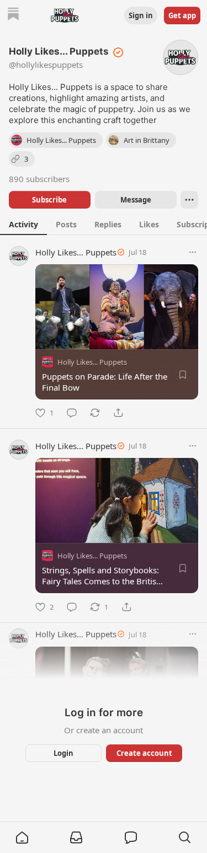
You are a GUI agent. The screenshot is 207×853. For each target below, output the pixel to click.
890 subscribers (39, 178)
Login (63, 753)
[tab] (23, 224)
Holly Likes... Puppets (75, 252)
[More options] (192, 252)
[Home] (13, 15)
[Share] (118, 413)
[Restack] (95, 413)
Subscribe (49, 200)
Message (135, 200)
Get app (182, 15)
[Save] (183, 374)
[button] (22, 837)
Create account (144, 753)
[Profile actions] (189, 200)
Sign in (141, 15)
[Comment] (71, 413)
